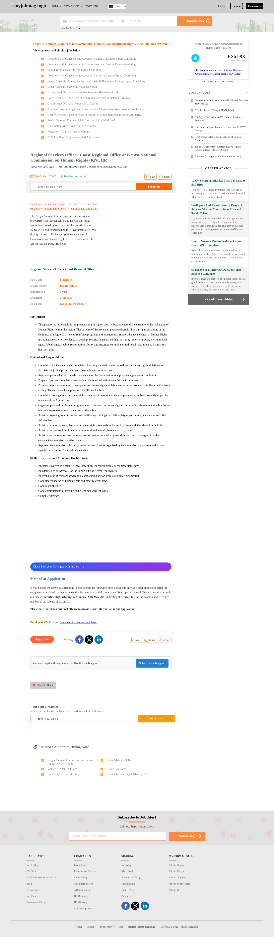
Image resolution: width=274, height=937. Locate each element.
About (79, 926)
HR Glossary (81, 902)
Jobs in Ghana (176, 865)
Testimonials (128, 883)
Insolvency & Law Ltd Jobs (63, 774)
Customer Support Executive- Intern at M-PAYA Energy (220, 129)
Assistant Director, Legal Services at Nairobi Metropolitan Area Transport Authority (95, 109)
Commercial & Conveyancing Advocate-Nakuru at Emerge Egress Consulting (92, 64)
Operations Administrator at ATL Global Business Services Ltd (221, 102)
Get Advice (71, 6)
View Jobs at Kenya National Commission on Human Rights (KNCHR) (93, 166)
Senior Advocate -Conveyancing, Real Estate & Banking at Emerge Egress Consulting (96, 81)
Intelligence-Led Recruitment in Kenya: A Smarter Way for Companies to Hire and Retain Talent (216, 209)
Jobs (55, 6)
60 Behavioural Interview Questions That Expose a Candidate (216, 271)
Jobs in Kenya (176, 871)
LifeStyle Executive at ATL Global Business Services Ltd (219, 119)
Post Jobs (91, 6)
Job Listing (32, 865)
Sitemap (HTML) (130, 877)
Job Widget (127, 865)
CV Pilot (31, 871)
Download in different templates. (78, 622)
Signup (237, 5)
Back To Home (45, 685)
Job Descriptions (83, 908)
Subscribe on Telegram (152, 663)
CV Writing (32, 889)
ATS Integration (82, 889)
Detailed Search (68, 28)
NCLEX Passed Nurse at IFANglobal (214, 110)
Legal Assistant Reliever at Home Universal (72, 86)
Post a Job (79, 865)
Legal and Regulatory (73, 303)
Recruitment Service (85, 871)
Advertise (126, 896)
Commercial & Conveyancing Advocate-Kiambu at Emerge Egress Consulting (92, 58)
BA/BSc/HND (68, 285)
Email (167, 176)
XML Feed (127, 871)
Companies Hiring (36, 902)
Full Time (66, 279)
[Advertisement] (138, 227)
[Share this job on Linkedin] (98, 639)
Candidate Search (83, 883)
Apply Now (42, 639)
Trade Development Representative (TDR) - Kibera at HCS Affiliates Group (218, 148)
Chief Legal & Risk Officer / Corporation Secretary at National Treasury (89, 97)
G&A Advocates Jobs (119, 760)
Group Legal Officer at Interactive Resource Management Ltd (83, 92)
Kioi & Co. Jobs (116, 768)
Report (166, 639)
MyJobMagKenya (189, 926)
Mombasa (66, 297)
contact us (91, 208)
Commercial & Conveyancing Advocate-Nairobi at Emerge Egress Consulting (92, 75)
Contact (90, 926)
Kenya (117, 6)
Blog (29, 883)
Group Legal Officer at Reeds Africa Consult (73, 103)
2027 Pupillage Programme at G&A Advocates (74, 137)
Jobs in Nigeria (177, 877)
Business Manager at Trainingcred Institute (218, 156)
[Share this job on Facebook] (79, 639)
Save (152, 176)
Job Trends (32, 896)
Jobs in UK (175, 889)
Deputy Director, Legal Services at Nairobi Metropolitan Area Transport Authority (94, 114)
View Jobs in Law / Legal (42, 166)
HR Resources (81, 896)
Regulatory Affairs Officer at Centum (69, 131)
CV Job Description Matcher (41, 877)
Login (221, 5)
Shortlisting (80, 877)
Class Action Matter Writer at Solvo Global (72, 126)
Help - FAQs (127, 889)
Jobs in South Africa (179, 883)
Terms (120, 926)
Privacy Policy (106, 926)
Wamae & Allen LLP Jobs (62, 768)
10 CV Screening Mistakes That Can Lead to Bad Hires (218, 182)
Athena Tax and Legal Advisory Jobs (127, 774)
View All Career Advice (218, 299)
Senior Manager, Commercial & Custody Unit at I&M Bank (82, 120)
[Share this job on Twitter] (89, 639)
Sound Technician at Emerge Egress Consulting (74, 69)
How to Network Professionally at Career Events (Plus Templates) (216, 243)
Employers (254, 5)
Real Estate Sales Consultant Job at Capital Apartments (218, 138)
